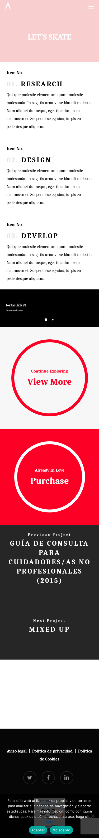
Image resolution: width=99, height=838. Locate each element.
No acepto (61, 830)
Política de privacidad (52, 751)
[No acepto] (92, 816)
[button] (91, 6)
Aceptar (38, 830)
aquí (49, 822)
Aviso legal (17, 751)
